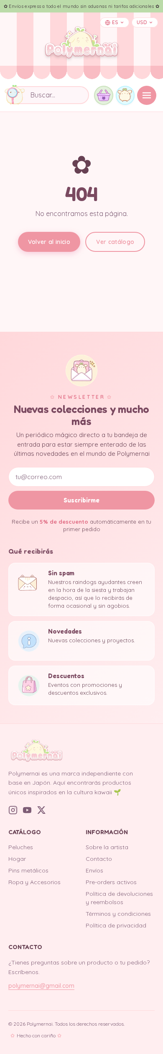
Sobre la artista (107, 847)
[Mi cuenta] (125, 95)
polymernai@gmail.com (41, 985)
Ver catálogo (115, 242)
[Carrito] (103, 95)
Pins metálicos (28, 870)
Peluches (20, 847)
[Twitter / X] (41, 810)
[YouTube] (27, 810)
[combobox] (48, 95)
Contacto (99, 859)
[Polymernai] (81, 750)
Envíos (94, 870)
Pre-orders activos (111, 882)
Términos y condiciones (118, 913)
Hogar (17, 859)
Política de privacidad (116, 925)
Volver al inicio (49, 242)
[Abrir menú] (146, 95)
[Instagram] (13, 810)
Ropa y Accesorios (34, 882)
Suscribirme (81, 500)
